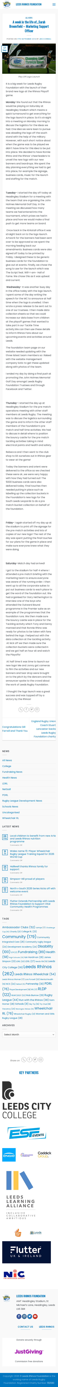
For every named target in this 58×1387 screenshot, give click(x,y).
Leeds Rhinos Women (13, 979)
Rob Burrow (35, 995)
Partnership (35, 983)
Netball (6, 789)
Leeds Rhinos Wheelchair (35, 974)
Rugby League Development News (22, 800)
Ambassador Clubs (18, 927)
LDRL (5, 783)
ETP (14, 952)
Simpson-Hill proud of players (27, 878)
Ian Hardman (34, 957)
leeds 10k (42, 961)
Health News (9, 777)
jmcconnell (45, 39)
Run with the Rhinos (34, 1000)
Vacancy (8, 1009)
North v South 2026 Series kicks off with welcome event (32, 890)
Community (19, 936)
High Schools (16, 957)
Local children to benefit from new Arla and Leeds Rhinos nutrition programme (33, 838)
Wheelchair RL (10, 818)
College (6, 766)
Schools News (10, 806)
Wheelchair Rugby (24, 1014)
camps (41, 927)
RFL (34, 989)
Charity (15, 931)
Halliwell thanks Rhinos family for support (29, 868)
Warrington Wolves (25, 1009)
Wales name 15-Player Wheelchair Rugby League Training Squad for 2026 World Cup (32, 854)
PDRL (5, 795)
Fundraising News (12, 772)
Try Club (45, 1004)
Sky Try (34, 1004)
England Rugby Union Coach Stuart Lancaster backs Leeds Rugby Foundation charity (43, 729)
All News (29, 18)
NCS (11, 984)
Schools (22, 1003)
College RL (29, 931)
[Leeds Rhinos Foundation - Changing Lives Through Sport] (6, 4)
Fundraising (31, 952)
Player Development (20, 989)
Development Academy (22, 946)
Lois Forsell (32, 979)
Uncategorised (10, 812)
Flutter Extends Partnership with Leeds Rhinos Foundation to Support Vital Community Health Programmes (32, 904)
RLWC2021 (18, 995)
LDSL (30, 961)
